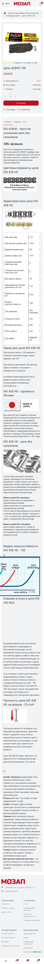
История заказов (8, 937)
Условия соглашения (31, 920)
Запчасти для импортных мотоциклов (23, 13)
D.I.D (39, 81)
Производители (29, 933)
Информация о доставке (29, 909)
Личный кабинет (7, 933)
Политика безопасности (29, 915)
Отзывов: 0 (17, 63)
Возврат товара (7, 908)
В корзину (21, 103)
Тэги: (24, 122)
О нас (25, 904)
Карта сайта (6, 912)
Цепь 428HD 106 (28, 16)
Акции (25, 937)
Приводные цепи (13, 16)
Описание (7, 122)
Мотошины (32, 952)
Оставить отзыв (30, 63)
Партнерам (27, 948)
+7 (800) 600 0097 (11, 891)
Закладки (5, 941)
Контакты (5, 904)
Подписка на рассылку (10, 946)
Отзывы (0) (17, 122)
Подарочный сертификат (28, 942)
